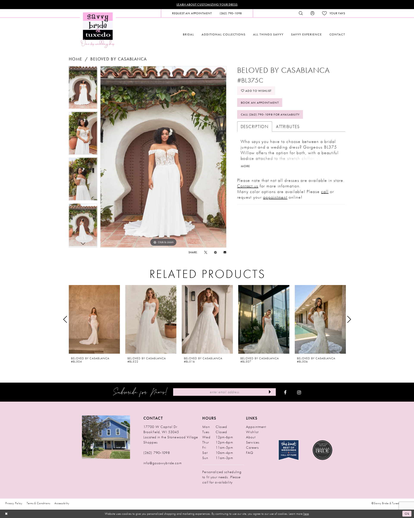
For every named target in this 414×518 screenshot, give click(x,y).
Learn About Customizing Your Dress (207, 4)
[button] (312, 13)
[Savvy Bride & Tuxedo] (98, 29)
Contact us (248, 186)
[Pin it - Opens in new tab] (215, 252)
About (251, 437)
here (306, 514)
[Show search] (301, 13)
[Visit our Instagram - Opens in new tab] (299, 392)
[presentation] (94, 319)
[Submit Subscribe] (270, 392)
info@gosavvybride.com (162, 463)
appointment (275, 197)
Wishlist (252, 431)
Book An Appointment (260, 103)
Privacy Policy (13, 503)
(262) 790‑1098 (156, 452)
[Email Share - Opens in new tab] (224, 252)
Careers (252, 447)
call (324, 191)
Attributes (288, 126)
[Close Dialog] (6, 514)
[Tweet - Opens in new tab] (205, 252)
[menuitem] (192, 13)
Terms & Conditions (38, 503)
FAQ (249, 452)
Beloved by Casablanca (118, 59)
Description (255, 126)
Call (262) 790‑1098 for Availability (270, 114)
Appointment (256, 426)
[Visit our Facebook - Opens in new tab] (285, 392)
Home (75, 59)
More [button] (245, 166)
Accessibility (62, 503)
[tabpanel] (83, 89)
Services (252, 442)
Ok (407, 514)
